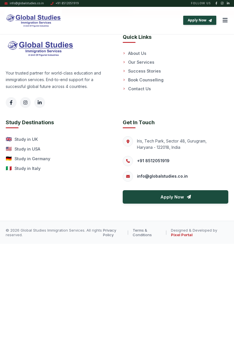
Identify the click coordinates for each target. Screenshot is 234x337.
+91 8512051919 (153, 160)
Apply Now (197, 20)
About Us (137, 53)
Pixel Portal (182, 234)
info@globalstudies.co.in (162, 176)
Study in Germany (28, 158)
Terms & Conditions (142, 232)
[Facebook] (11, 102)
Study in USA (23, 149)
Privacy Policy (109, 232)
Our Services (141, 62)
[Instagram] (25, 102)
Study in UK (22, 139)
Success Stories (144, 71)
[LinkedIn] (39, 102)
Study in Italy (23, 168)
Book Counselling (146, 79)
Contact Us (139, 88)
